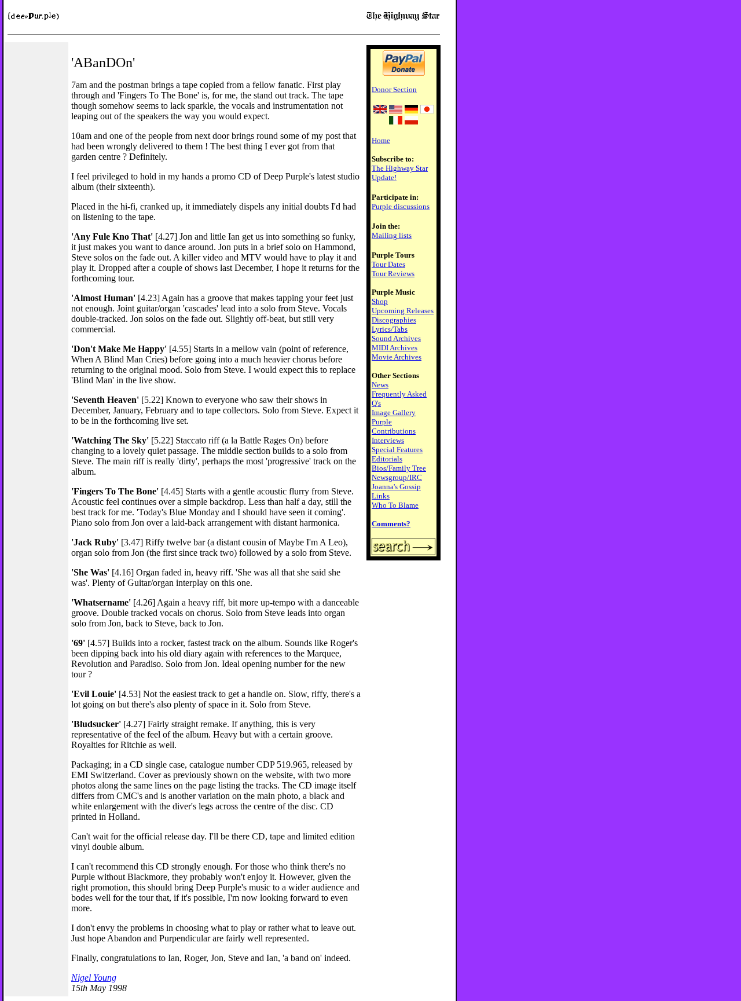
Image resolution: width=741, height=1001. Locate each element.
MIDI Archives (394, 347)
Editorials (387, 458)
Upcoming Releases (403, 310)
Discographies (394, 320)
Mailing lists (392, 235)
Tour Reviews (393, 273)
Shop (380, 301)
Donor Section (394, 89)
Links (381, 496)
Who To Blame (395, 505)
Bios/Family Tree (399, 468)
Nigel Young (93, 977)
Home (381, 140)
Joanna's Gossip (396, 486)
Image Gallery (394, 412)
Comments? (391, 523)
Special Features (397, 449)
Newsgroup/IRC (397, 477)
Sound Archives (396, 338)
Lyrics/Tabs (390, 329)
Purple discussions (401, 206)
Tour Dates (388, 264)
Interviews (388, 440)
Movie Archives (396, 357)
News (380, 384)
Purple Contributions (394, 426)
